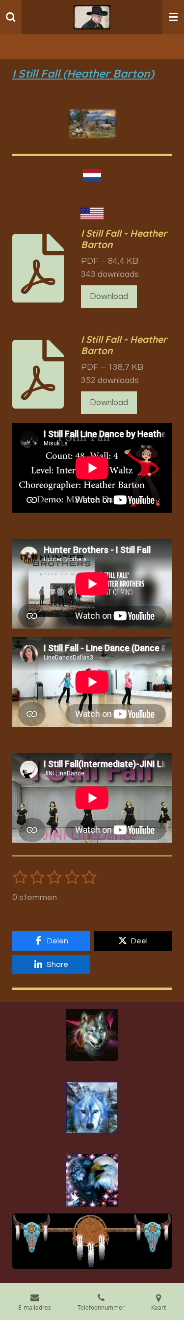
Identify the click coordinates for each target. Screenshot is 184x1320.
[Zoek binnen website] (11, 17)
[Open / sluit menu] (173, 17)
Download (109, 296)
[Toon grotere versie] (92, 1035)
